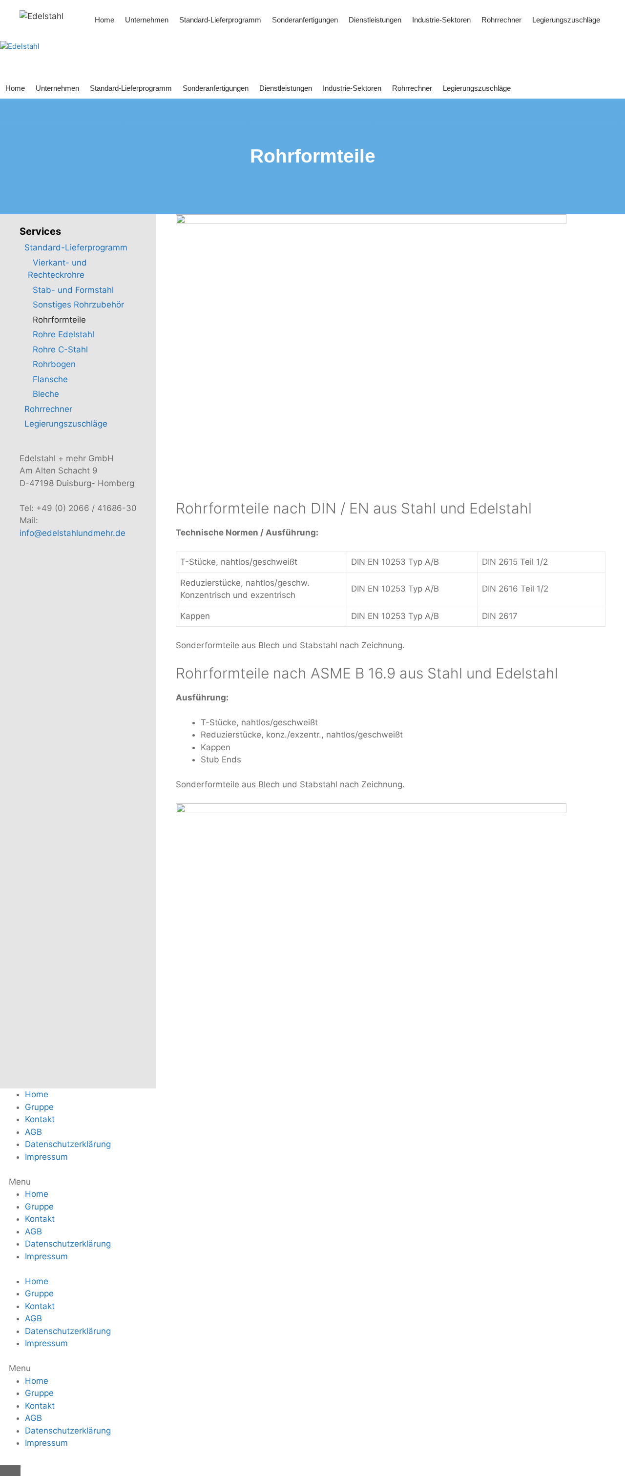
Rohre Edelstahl (63, 334)
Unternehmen (146, 20)
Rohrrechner (501, 20)
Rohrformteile (59, 320)
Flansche (50, 379)
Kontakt (40, 1119)
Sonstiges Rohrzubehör (78, 304)
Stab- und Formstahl (73, 290)
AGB (33, 1132)
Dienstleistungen (375, 20)
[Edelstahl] (41, 15)
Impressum (46, 1157)
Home (104, 20)
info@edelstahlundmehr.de (72, 533)
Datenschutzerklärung (68, 1144)
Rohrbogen (54, 364)
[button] (312, 1182)
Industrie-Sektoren (441, 20)
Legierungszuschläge (566, 20)
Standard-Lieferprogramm (220, 20)
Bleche (46, 394)
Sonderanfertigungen (305, 20)
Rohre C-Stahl (60, 349)
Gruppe (39, 1107)
